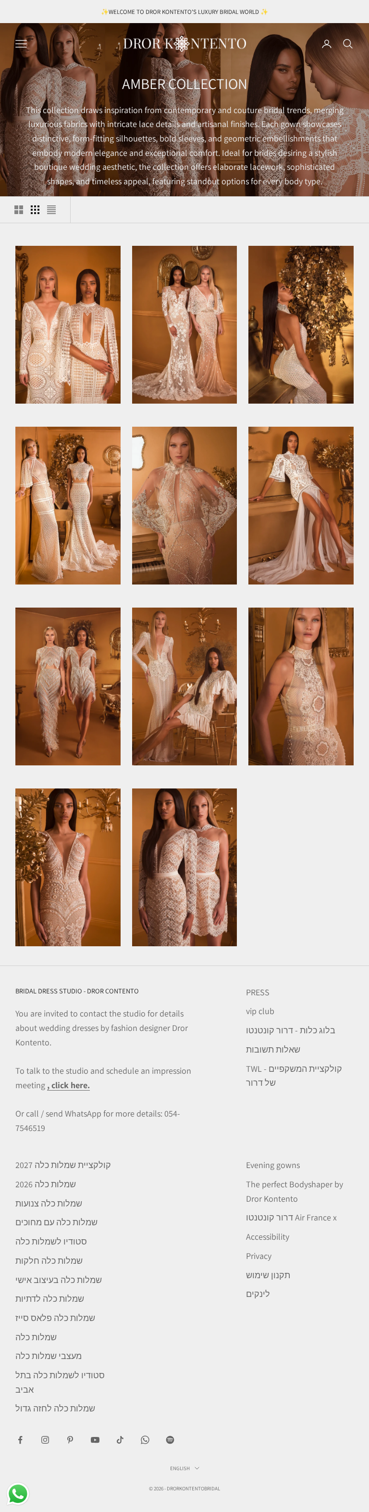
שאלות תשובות (273, 1049)
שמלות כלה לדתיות (49, 1298)
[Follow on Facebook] (20, 1440)
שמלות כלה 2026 (45, 1184)
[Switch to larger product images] (18, 210)
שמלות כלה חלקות (49, 1260)
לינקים (258, 1293)
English (180, 1468)
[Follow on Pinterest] (70, 1440)
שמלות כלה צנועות (48, 1203)
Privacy (258, 1255)
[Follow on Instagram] (45, 1440)
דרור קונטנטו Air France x (291, 1217)
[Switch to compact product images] (51, 210)
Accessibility (267, 1236)
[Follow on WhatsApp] (145, 1440)
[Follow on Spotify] (170, 1440)
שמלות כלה (36, 1337)
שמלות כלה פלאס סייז (55, 1317)
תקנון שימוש (268, 1275)
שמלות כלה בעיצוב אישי (58, 1279)
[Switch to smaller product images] (35, 210)
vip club (260, 1010)
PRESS (258, 992)
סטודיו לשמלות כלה (51, 1241)
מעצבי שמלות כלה (48, 1355)
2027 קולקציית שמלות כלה (63, 1164)
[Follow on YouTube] (95, 1440)
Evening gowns (273, 1164)
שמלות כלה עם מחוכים (56, 1222)
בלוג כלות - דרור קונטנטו (290, 1030)
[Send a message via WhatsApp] (18, 1494)
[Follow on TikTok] (120, 1440)
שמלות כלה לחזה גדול (55, 1408)
